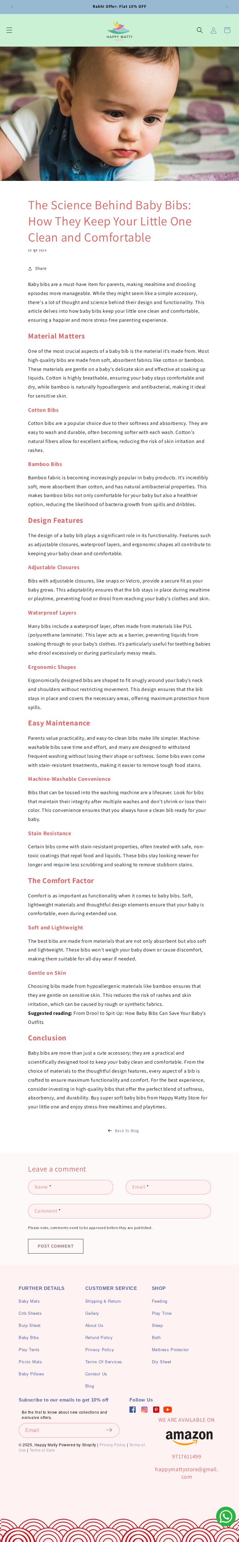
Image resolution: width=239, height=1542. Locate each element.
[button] (9, 30)
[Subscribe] (113, 1430)
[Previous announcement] (12, 7)
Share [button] (41, 268)
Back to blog (127, 1130)
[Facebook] (132, 1409)
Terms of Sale (42, 1449)
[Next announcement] (227, 7)
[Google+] (144, 1409)
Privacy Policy (113, 1444)
